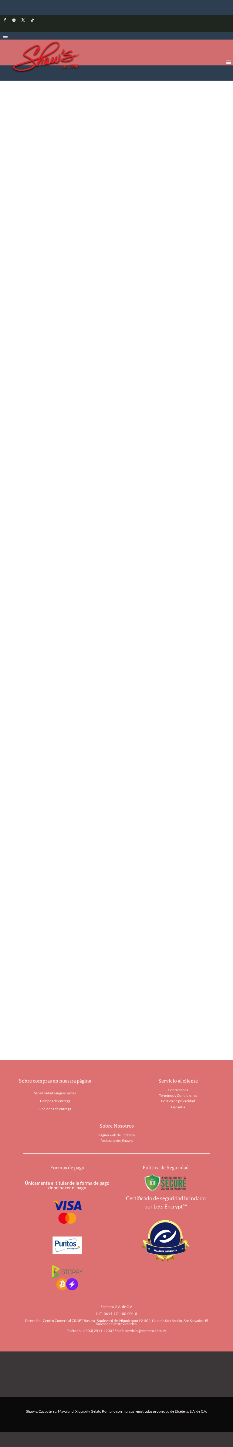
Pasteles (105, 99)
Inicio (28, 99)
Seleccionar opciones (54, 1009)
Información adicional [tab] (53, 490)
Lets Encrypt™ (170, 1206)
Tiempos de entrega (54, 1101)
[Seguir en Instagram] (14, 20)
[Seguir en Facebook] (5, 20)
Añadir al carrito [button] (48, 866)
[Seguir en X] (23, 20)
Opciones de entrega (55, 1109)
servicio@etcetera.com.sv (145, 1330)
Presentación (38, 407)
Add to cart (66, 430)
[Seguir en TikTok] (32, 20)
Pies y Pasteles (81, 99)
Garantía (178, 1107)
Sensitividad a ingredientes (55, 1093)
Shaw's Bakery (50, 99)
